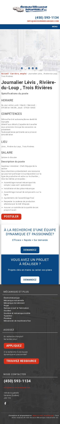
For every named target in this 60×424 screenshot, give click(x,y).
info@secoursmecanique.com (43, 21)
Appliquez (14, 345)
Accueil (5, 74)
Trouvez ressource (21, 361)
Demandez (30, 250)
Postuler (11, 216)
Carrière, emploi (18, 74)
